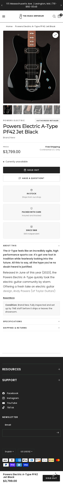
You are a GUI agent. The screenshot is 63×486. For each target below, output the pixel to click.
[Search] (54, 16)
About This (10, 245)
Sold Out (33, 170)
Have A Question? (33, 178)
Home (9, 26)
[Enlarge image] (55, 35)
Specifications (12, 321)
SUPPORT (9, 380)
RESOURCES (11, 369)
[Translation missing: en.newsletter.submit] (58, 433)
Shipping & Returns (15, 328)
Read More (9, 298)
